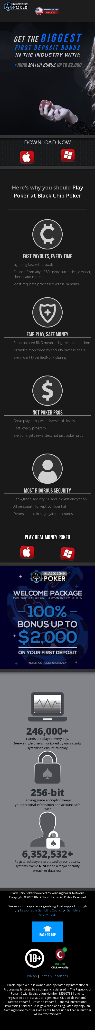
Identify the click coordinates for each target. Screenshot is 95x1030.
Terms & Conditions (54, 976)
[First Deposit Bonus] (47, 617)
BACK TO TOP (47, 934)
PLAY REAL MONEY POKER (47, 537)
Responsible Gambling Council (41, 910)
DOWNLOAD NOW (47, 142)
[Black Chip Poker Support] (47, 11)
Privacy (32, 976)
